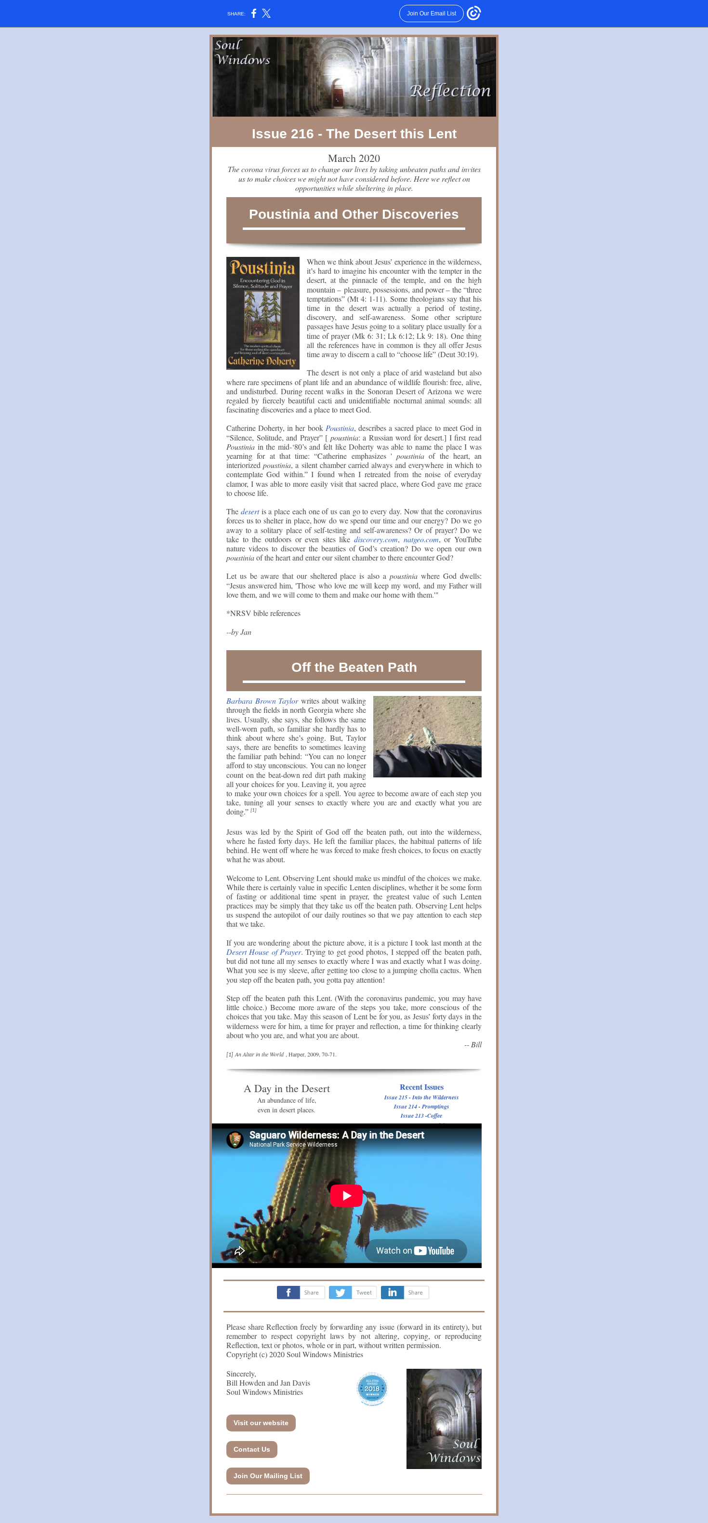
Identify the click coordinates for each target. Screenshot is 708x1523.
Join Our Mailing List (268, 1476)
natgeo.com (421, 539)
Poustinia (340, 428)
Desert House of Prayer (263, 952)
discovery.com (376, 539)
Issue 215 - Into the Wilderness (421, 1097)
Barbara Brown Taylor (262, 700)
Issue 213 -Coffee (421, 1115)
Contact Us (252, 1449)
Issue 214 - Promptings (421, 1106)
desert (250, 511)
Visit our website (261, 1423)
